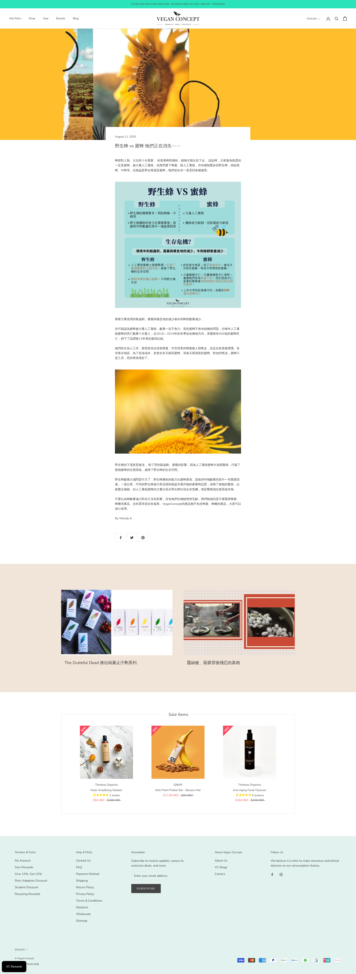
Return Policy (85, 887)
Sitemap (81, 921)
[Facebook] (272, 874)
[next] (294, 764)
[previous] (61, 764)
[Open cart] (345, 18)
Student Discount (26, 887)
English (312, 18)
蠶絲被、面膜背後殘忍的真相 (213, 663)
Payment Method (87, 874)
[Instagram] (281, 874)
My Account (23, 861)
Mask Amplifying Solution (106, 790)
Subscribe (146, 888)
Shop (32, 18)
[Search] (337, 18)
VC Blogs (221, 867)
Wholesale (83, 914)
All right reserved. (27, 964)
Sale (45, 18)
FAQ (79, 867)
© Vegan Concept (24, 958)
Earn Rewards (24, 867)
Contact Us (83, 861)
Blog (76, 18)
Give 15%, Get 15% (28, 874)
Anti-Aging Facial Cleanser (249, 790)
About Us (221, 861)
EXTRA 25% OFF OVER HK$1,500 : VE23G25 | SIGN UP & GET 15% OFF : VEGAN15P (178, 4)
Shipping (82, 881)
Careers (220, 874)
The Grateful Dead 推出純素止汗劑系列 (101, 663)
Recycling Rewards (27, 894)
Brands (60, 18)
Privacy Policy (85, 894)
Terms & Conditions (89, 901)
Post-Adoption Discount (31, 881)
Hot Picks (15, 18)
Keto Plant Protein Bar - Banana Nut (177, 790)
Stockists (82, 907)
